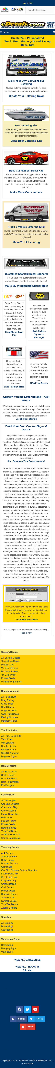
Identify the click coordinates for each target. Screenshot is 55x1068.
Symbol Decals (8, 901)
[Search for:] (40, 10)
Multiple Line (7, 664)
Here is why (26, 633)
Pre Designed (8, 785)
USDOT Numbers (10, 753)
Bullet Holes (7, 860)
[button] (18, 1019)
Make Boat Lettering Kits (26, 140)
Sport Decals (7, 897)
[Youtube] (35, 1009)
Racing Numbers (9, 717)
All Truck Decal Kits (11, 736)
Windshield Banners (11, 682)
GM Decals (6, 817)
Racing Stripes (8, 828)
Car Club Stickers (10, 804)
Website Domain (9, 668)
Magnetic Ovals (9, 710)
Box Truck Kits (8, 746)
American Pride (9, 856)
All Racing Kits (8, 697)
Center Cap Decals (10, 838)
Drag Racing (7, 700)
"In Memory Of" (8, 675)
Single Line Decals (10, 661)
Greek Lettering (9, 877)
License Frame (8, 821)
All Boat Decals (9, 771)
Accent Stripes (8, 800)
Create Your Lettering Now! (26, 95)
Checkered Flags (9, 807)
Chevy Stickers (8, 811)
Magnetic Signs (9, 756)
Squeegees (7, 930)
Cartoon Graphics (28, 870)
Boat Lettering (8, 775)
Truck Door (6, 739)
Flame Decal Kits (9, 814)
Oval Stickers (39, 331)
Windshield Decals (10, 834)
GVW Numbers (8, 749)
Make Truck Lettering (26, 242)
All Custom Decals (10, 658)
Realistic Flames (9, 894)
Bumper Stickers (9, 863)
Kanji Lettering (8, 880)
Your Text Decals (9, 831)
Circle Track (7, 704)
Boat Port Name (9, 778)
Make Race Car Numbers (26, 192)
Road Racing (8, 707)
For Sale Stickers (9, 671)
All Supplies (7, 923)
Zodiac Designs (9, 908)
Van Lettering (8, 743)
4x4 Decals (7, 853)
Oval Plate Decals (10, 714)
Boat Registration (10, 782)
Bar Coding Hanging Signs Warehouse (8, 948)
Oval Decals (7, 887)
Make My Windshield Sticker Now (26, 285)
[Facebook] (19, 1009)
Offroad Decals (8, 884)
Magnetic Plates (9, 721)
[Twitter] (27, 1009)
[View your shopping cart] (54, 32)
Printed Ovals (8, 678)
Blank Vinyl (7, 926)
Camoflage (6, 867)
